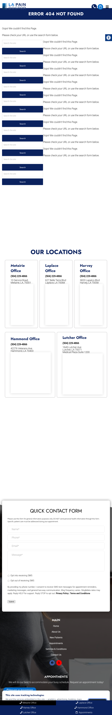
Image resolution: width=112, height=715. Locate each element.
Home (56, 626)
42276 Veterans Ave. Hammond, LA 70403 (22, 349)
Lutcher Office (29, 712)
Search (23, 51)
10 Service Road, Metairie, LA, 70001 (21, 281)
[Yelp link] (59, 663)
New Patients (56, 637)
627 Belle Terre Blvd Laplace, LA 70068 (55, 281)
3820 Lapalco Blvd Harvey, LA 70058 (90, 281)
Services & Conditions (56, 649)
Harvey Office (29, 707)
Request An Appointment (100, 7)
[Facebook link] (52, 663)
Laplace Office (85, 702)
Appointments (56, 643)
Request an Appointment (21, 690)
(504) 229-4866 (94, 7)
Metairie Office (29, 702)
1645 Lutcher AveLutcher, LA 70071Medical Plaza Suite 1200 (76, 349)
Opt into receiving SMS (21, 575)
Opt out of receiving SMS (22, 580)
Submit (11, 602)
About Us (56, 631)
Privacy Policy (62, 593)
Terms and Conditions (80, 593)
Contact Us (56, 654)
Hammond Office (85, 707)
